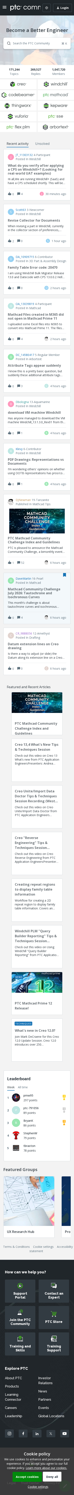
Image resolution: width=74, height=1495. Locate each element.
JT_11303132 (24, 155)
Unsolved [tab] (42, 143)
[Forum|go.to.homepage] (22, 8)
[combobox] (37, 43)
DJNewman (23, 500)
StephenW (30, 1133)
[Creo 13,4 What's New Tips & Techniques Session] (37, 760)
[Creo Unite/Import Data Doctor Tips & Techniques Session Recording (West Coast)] (37, 806)
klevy (19, 449)
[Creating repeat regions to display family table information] (37, 900)
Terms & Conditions (16, 1247)
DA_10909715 (25, 256)
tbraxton (29, 1146)
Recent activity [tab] (18, 143)
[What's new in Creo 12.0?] (37, 1040)
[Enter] (7, 43)
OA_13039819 (25, 304)
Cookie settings (43, 1247)
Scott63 (21, 209)
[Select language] (47, 8)
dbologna (22, 402)
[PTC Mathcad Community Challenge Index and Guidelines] (37, 713)
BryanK (28, 1121)
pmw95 (28, 1095)
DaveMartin (23, 578)
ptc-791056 (31, 1108)
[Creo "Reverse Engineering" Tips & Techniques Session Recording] (37, 853)
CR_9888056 (24, 633)
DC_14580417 (25, 354)
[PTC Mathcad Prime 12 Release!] (37, 993)
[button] (37, 1487)
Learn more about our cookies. (46, 1468)
